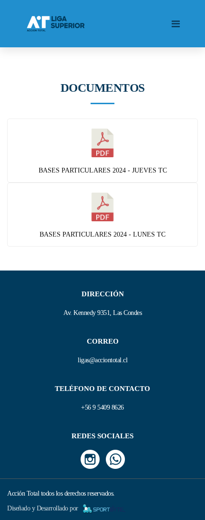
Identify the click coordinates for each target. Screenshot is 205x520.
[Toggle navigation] (175, 24)
